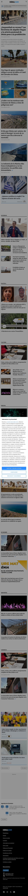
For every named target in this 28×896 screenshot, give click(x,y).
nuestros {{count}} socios (12, 421)
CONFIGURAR (14, 472)
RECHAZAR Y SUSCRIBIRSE (14, 476)
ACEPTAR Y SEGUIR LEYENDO (14, 468)
